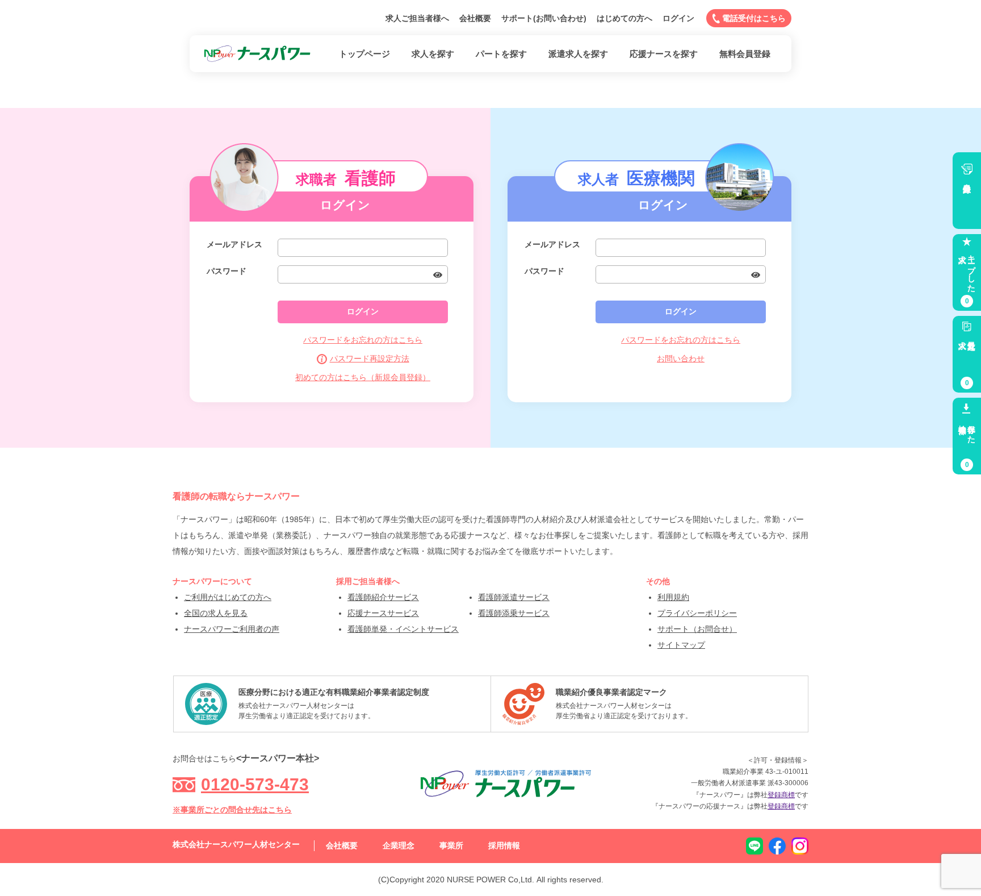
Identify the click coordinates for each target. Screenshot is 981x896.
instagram (799, 846)
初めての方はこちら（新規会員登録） (362, 377)
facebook (777, 846)
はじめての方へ (624, 18)
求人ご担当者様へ (417, 18)
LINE (754, 846)
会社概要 (475, 18)
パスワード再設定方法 (369, 358)
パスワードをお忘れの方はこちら (362, 339)
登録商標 (781, 795)
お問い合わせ (681, 358)
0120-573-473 (255, 784)
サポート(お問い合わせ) (543, 18)
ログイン (678, 18)
